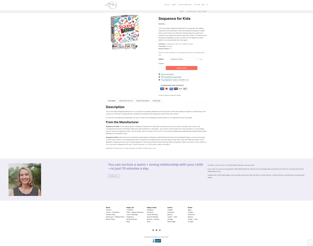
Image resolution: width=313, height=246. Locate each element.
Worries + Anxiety (153, 219)
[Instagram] (156, 230)
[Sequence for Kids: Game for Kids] (125, 29)
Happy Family (151, 207)
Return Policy (110, 219)
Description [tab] (112, 101)
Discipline (150, 210)
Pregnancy (130, 217)
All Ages (170, 219)
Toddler (170, 210)
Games (179, 95)
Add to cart (181, 68)
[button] (115, 46)
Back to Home (202, 11)
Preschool (170, 212)
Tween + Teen (172, 217)
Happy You (130, 207)
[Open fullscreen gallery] (142, 41)
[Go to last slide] (108, 29)
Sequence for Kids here (187, 52)
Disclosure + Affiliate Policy (115, 217)
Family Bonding (152, 214)
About (108, 207)
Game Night (171, 221)
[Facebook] (153, 230)
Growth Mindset (152, 217)
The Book (129, 210)
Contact (109, 210)
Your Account (191, 11)
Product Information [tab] (142, 101)
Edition (161, 59)
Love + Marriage (132, 214)
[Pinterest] (159, 230)
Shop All (167, 4)
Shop (128, 221)
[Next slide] (141, 29)
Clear (200, 59)
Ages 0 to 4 (168, 95)
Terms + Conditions (112, 212)
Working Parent (131, 219)
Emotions (150, 212)
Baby (189, 210)
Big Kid (169, 214)
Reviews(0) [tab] (156, 101)
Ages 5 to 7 (174, 95)
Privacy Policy (110, 214)
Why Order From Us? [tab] (126, 101)
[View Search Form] (207, 4)
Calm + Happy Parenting (134, 212)
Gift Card (197, 4)
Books (190, 207)
